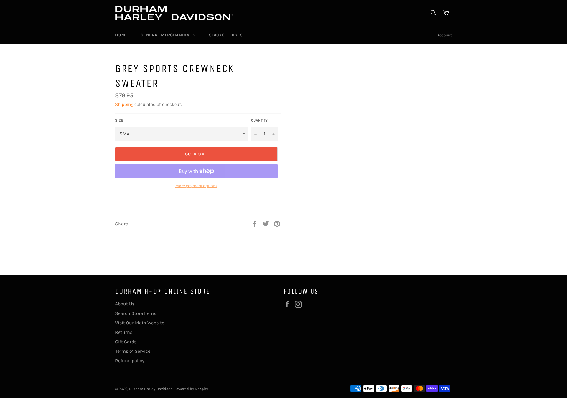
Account (444, 35)
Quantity (259, 120)
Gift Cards (125, 341)
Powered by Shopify (191, 388)
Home (121, 35)
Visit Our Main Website (139, 323)
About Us (124, 304)
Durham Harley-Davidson (151, 388)
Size (119, 120)
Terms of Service (132, 351)
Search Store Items (135, 313)
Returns (123, 332)
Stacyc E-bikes (225, 35)
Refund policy (129, 360)
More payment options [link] (196, 185)
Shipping (124, 104)
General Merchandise (167, 35)
